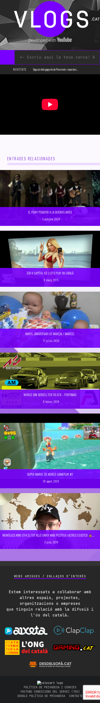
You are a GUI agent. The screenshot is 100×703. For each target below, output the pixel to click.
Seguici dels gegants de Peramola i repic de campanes (59, 69)
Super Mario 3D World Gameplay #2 (50, 474)
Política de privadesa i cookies (50, 687)
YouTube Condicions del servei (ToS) (50, 692)
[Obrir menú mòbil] (6, 69)
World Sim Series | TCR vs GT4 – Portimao (50, 394)
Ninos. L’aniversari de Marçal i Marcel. (50, 333)
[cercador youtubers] (7, 57)
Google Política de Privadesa (41, 696)
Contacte (76, 696)
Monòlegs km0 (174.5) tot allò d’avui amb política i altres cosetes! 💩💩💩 (51, 535)
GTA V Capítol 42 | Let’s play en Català (50, 273)
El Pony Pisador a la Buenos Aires (50, 212)
